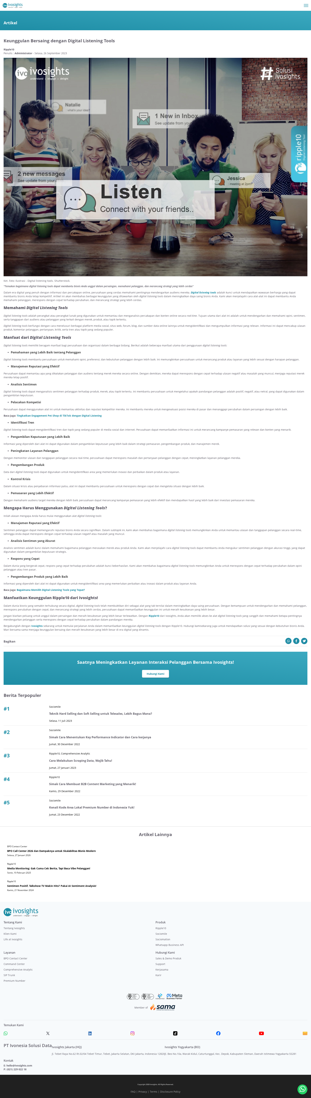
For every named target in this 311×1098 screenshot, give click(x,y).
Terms (153, 1091)
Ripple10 (161, 928)
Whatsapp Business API (170, 945)
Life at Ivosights (13, 939)
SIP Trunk (9, 975)
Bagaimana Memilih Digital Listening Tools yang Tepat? (51, 590)
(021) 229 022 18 (16, 1069)
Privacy (142, 1091)
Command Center (14, 964)
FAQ (133, 1091)
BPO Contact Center (15, 958)
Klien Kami (10, 933)
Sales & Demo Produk (168, 958)
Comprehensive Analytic (18, 969)
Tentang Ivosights (14, 928)
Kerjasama (162, 969)
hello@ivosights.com (19, 1065)
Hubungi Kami (155, 673)
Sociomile (161, 933)
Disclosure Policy (170, 1091)
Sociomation (163, 939)
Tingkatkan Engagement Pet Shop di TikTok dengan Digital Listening (59, 415)
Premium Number (14, 980)
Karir (158, 975)
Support (160, 964)
